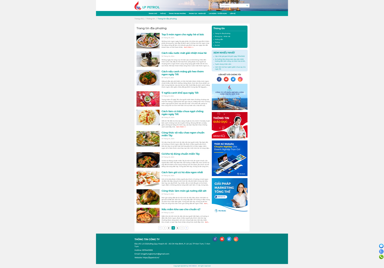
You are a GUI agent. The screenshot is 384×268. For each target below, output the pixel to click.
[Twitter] (234, 79)
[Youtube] (227, 79)
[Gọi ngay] (381, 257)
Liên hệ (232, 13)
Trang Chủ (153, 13)
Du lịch (217, 45)
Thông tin (150, 19)
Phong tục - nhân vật (197, 13)
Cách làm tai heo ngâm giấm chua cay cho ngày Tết (230, 68)
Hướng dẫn (219, 39)
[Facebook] (220, 79)
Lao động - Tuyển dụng (218, 13)
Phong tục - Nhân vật (222, 36)
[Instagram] (240, 79)
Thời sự (163, 13)
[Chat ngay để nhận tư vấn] (381, 246)
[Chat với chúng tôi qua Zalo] (381, 251)
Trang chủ (139, 19)
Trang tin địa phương (177, 13)
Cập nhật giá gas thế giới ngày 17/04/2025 (230, 56)
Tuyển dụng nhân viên (223, 64)
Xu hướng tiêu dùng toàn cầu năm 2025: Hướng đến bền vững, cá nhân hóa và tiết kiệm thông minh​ (230, 60)
